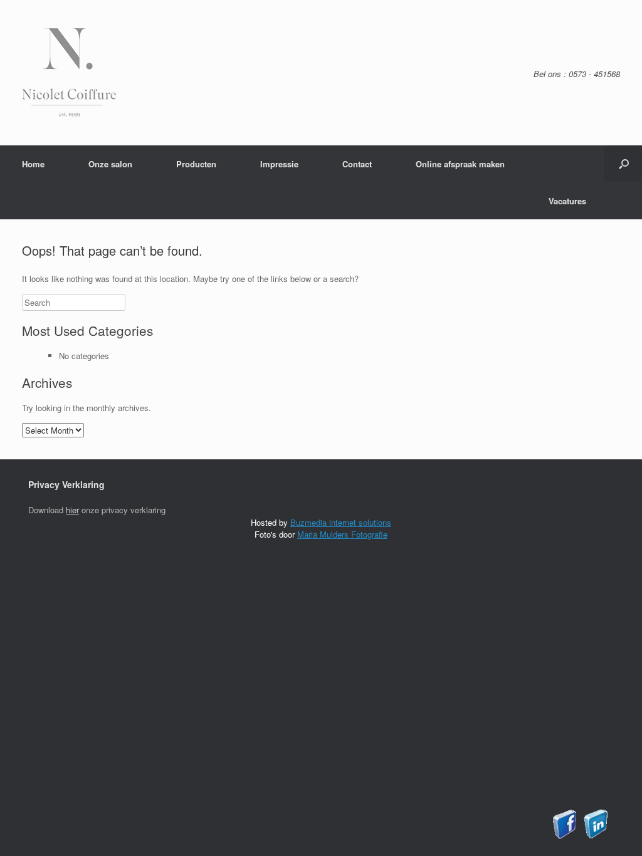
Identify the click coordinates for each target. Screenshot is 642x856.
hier (72, 510)
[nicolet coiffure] (69, 114)
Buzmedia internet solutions (340, 522)
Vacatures (567, 201)
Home (33, 164)
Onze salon (110, 164)
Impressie (279, 164)
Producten (196, 164)
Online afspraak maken (460, 164)
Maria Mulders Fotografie (342, 534)
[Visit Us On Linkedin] (595, 836)
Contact (357, 164)
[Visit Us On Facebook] (564, 836)
